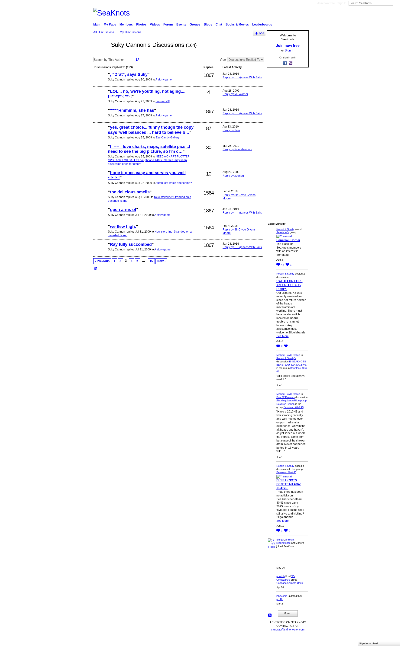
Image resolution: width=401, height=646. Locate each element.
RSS (96, 269)
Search (396, 3)
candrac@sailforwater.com (287, 629)
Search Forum (138, 60)
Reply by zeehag (233, 175)
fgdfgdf (280, 539)
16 (151, 261)
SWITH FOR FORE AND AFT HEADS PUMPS (289, 285)
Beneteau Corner (288, 240)
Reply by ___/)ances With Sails (242, 77)
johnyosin (281, 596)
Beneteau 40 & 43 (294, 407)
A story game (163, 79)
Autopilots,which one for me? (173, 183)
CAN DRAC (125, 640)
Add (261, 33)
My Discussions (130, 32)
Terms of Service (298, 640)
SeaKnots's (282, 232)
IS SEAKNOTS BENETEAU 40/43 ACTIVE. (288, 484)
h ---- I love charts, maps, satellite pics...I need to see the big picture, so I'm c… (149, 149)
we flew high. (123, 226)
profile (279, 599)
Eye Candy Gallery (167, 137)
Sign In (341, 3)
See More (282, 336)
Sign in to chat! (368, 643)
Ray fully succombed (131, 244)
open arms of (123, 209)
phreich (289, 539)
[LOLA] (100, 154)
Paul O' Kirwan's (285, 397)
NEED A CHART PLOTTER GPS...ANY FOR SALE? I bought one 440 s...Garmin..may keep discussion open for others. (149, 160)
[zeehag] (100, 99)
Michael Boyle (284, 355)
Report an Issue (275, 640)
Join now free (326, 3)
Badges (256, 640)
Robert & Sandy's (286, 358)
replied (296, 355)
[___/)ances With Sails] (100, 82)
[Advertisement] (286, 140)
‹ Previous (102, 261)
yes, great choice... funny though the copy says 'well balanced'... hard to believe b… (151, 130)
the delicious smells (130, 192)
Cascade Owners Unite (289, 583)
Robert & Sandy (285, 229)
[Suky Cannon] (100, 53)
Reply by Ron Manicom (237, 149)
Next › (161, 261)
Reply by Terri (231, 130)
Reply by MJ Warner (235, 94)
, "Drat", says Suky (129, 74)
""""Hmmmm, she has (132, 110)
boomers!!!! (163, 101)
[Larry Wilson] (100, 199)
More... (288, 613)
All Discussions (103, 32)
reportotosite (283, 542)
